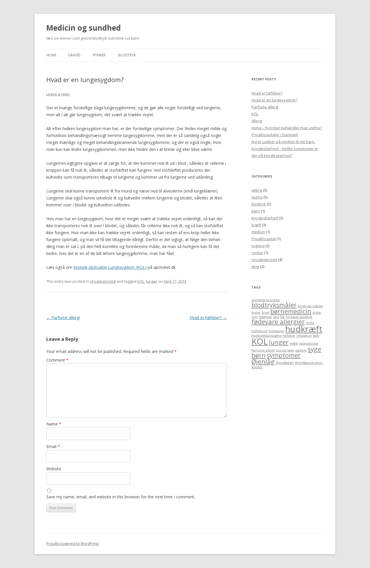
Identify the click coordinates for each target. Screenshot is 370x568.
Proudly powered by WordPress (72, 543)
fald (276, 317)
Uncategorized (103, 281)
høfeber (289, 336)
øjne (255, 266)
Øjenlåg (263, 361)
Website (53, 468)
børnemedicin (290, 311)
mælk (294, 343)
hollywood (276, 331)
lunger (151, 281)
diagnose (265, 317)
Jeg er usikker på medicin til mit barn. (283, 141)
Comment (57, 360)
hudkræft (303, 329)
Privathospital (263, 238)
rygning (257, 245)
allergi (256, 190)
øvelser (256, 367)
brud (265, 312)
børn (255, 211)
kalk (316, 336)
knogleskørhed (264, 218)
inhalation (304, 336)
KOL (140, 281)
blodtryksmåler (274, 305)
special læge (285, 350)
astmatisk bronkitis (265, 300)
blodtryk (127, 55)
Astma (256, 197)
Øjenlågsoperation (309, 363)
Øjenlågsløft (285, 363)
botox (255, 312)
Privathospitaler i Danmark (274, 134)
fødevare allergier (278, 321)
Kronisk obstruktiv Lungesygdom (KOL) (110, 267)
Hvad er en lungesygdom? (274, 100)
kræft (256, 224)
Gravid (74, 55)
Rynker (99, 55)
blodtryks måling (310, 306)
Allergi (256, 120)
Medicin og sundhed (83, 28)
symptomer (284, 355)
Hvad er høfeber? (208, 317)
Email (53, 446)
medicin (258, 231)
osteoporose (308, 343)
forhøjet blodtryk (299, 317)
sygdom (301, 350)
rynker (257, 252)
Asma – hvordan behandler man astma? (286, 127)
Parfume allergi (63, 317)
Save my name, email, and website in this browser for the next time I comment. (120, 496)
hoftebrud (259, 331)
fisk (282, 317)
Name (53, 424)
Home (51, 55)
